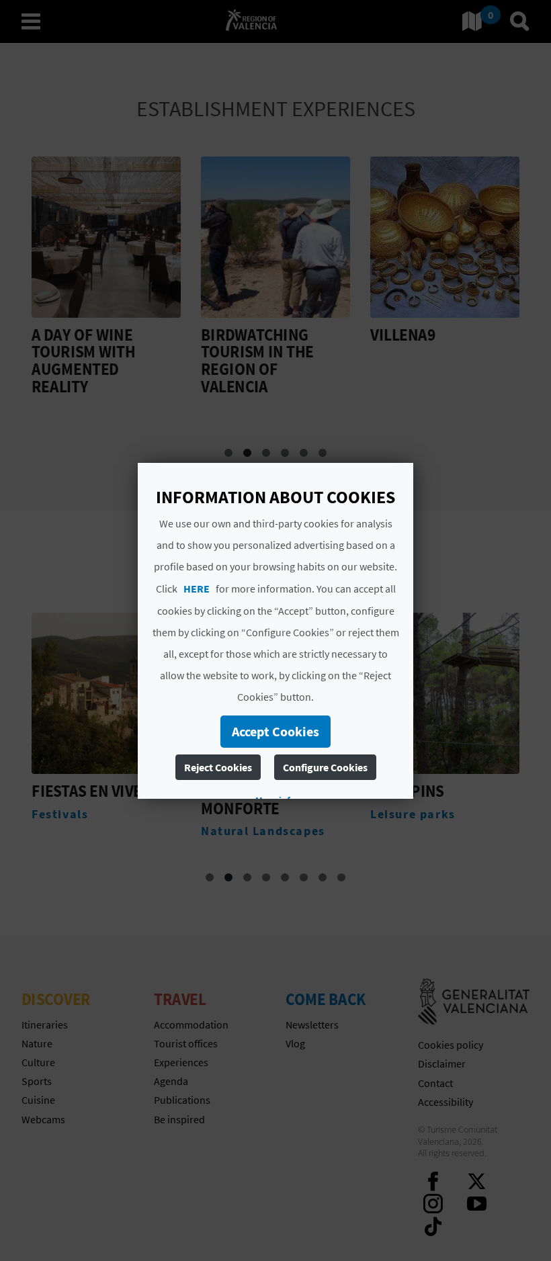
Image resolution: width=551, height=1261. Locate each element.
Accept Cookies (275, 731)
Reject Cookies (218, 767)
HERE (196, 588)
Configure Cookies (325, 767)
